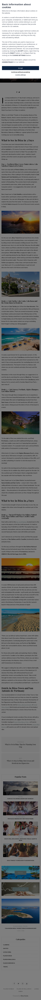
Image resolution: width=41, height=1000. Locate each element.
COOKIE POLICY (8, 62)
